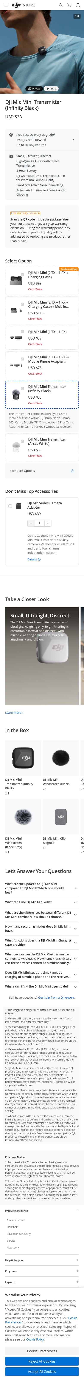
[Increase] (48, 523)
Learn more (13, 713)
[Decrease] (31, 523)
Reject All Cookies (41, 1361)
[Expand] (75, 887)
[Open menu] (6, 5)
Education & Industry (19, 1234)
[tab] (34, 88)
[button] (34, 559)
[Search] (60, 5)
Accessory (13, 1247)
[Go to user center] (78, 5)
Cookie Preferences (42, 1351)
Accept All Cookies (42, 1371)
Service (11, 1240)
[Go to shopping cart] (69, 5)
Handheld (12, 1227)
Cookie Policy (35, 1339)
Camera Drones (16, 1220)
